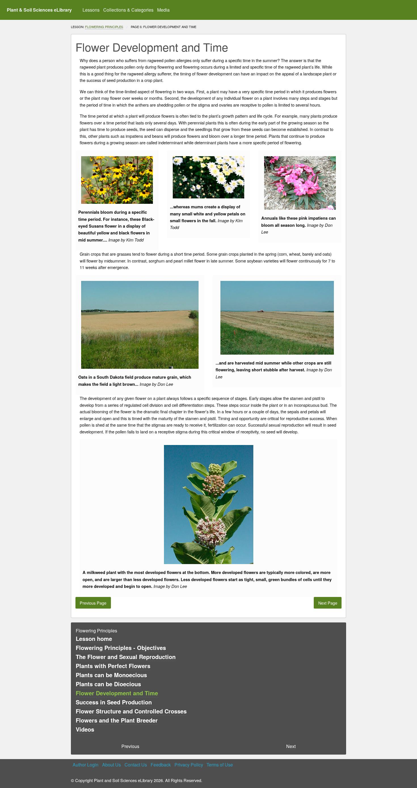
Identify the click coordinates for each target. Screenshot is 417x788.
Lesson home (94, 638)
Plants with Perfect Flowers (113, 666)
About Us (111, 764)
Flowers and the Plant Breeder (117, 720)
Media (163, 10)
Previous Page (93, 603)
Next (291, 746)
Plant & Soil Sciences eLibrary (39, 10)
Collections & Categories (128, 10)
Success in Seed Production (114, 702)
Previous (130, 746)
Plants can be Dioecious (108, 684)
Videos (85, 729)
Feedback (161, 764)
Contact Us (136, 764)
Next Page (327, 603)
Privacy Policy (188, 764)
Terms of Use (220, 764)
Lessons (91, 10)
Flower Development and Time (117, 693)
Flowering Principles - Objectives (121, 647)
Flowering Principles (104, 26)
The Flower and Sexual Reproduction (126, 657)
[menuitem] (91, 10)
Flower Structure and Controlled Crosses (131, 711)
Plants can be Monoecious (111, 675)
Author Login (85, 764)
